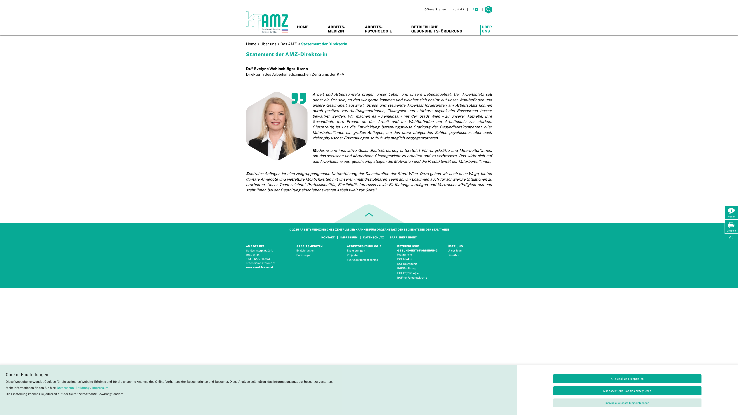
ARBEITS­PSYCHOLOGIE (364, 246)
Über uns (487, 29)
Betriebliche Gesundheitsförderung (436, 29)
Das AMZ (288, 44)
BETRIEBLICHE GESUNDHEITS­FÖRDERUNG (417, 248)
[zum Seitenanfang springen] (731, 239)
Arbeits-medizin (337, 29)
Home (302, 27)
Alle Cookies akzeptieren (627, 379)
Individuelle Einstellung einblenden (627, 402)
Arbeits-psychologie (378, 29)
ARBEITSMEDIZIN (309, 246)
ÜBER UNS (455, 246)
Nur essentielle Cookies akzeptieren (627, 391)
